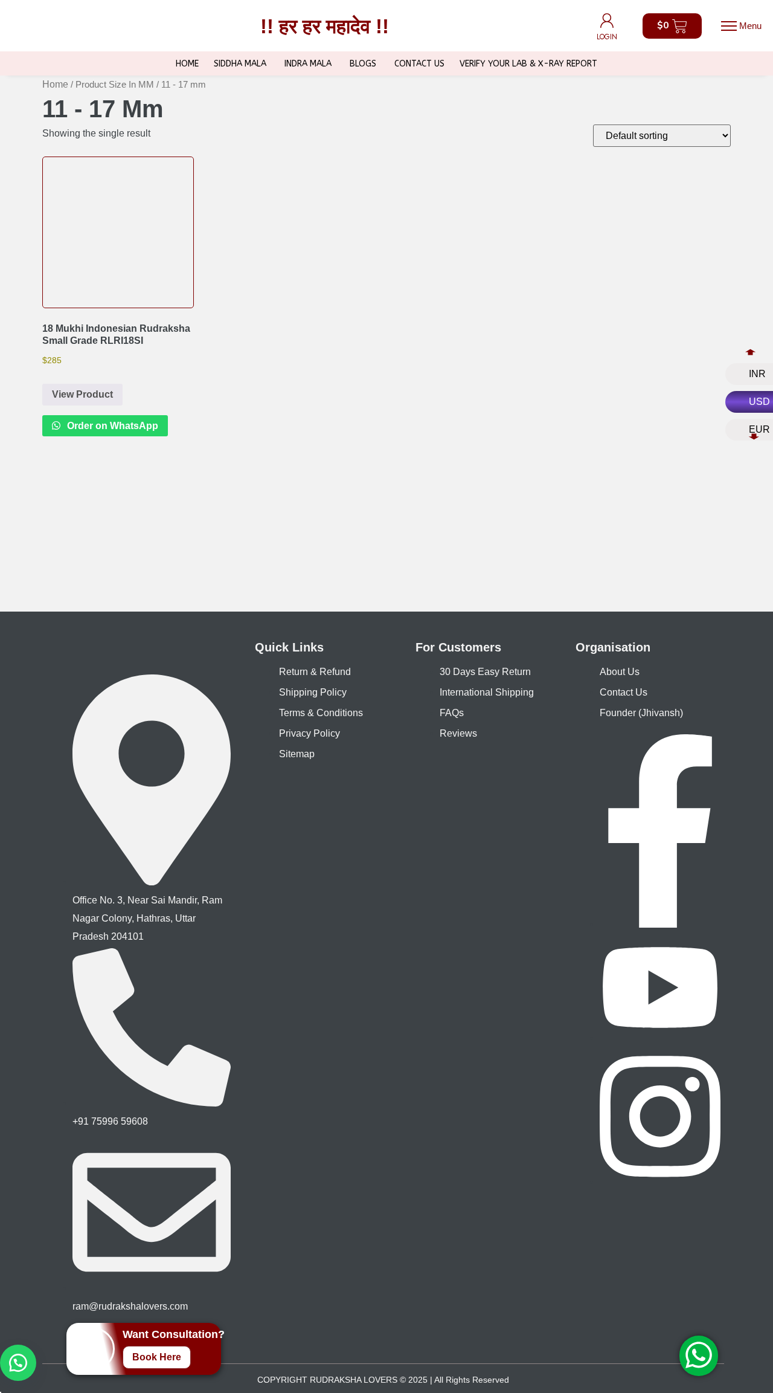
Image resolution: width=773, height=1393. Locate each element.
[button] (741, 26)
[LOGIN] (607, 20)
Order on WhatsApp (111, 426)
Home (55, 84)
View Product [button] (82, 394)
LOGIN (607, 36)
